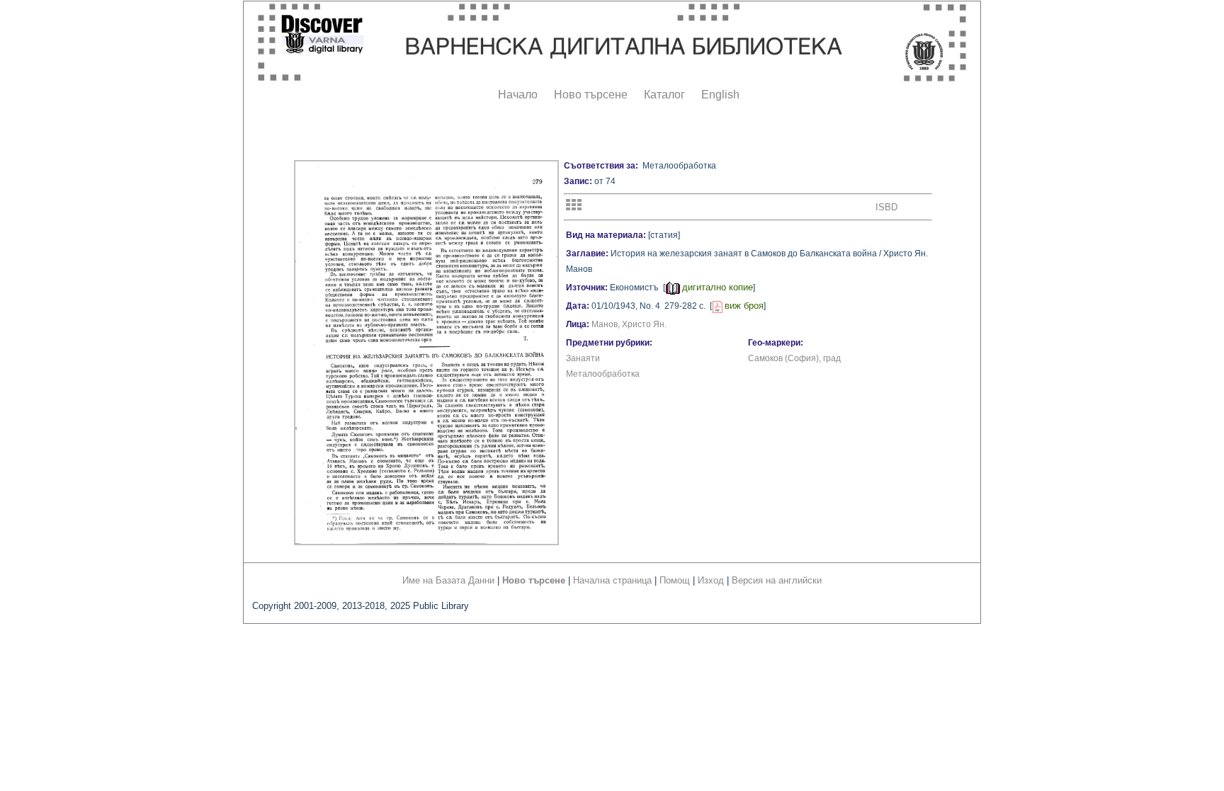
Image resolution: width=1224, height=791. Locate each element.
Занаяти (583, 358)
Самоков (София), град (794, 358)
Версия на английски (777, 580)
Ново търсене (591, 95)
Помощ (674, 580)
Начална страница (612, 580)
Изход (711, 580)
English (720, 95)
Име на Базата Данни (448, 580)
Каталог (664, 95)
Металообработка (603, 374)
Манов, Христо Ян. (629, 324)
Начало (518, 95)
